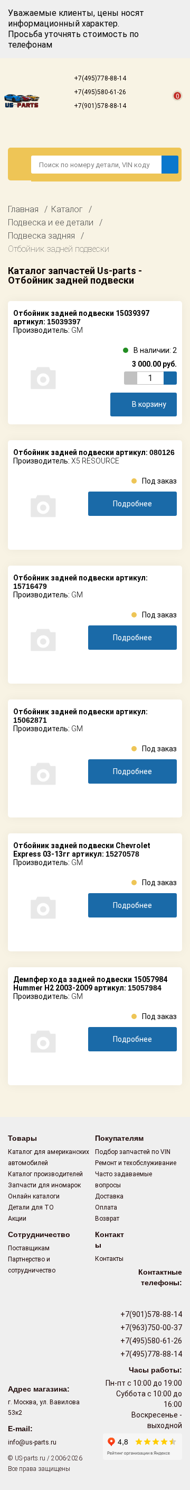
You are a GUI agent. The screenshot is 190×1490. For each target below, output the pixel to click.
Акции (17, 1218)
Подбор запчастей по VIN (132, 1152)
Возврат (107, 1218)
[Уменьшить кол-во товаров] (130, 378)
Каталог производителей (45, 1174)
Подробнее (132, 503)
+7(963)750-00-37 (150, 1327)
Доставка (109, 1196)
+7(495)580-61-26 (99, 92)
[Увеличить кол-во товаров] (170, 378)
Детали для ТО (31, 1207)
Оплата (106, 1207)
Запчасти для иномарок (44, 1185)
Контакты (109, 1258)
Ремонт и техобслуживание (135, 1163)
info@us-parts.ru (32, 1442)
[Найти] (170, 165)
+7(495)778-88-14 (99, 78)
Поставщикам (29, 1248)
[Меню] (20, 164)
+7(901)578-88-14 (99, 106)
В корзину (149, 404)
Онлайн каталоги (34, 1196)
